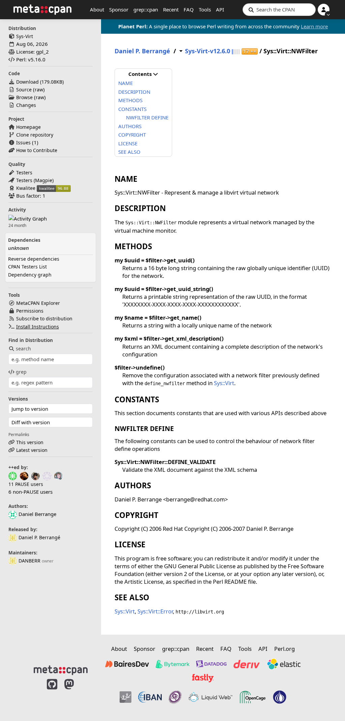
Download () (40, 82)
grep (21, 372)
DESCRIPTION (134, 91)
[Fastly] (203, 678)
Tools (205, 9)
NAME (125, 83)
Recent (171, 9)
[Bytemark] (172, 664)
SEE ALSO (129, 151)
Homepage (28, 127)
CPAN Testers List (27, 266)
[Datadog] (211, 664)
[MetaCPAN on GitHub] (52, 695)
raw (39, 89)
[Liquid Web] (210, 697)
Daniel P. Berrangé (39, 537)
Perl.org (284, 649)
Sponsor (118, 9)
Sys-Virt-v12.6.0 (207, 51)
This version (29, 442)
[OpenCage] (252, 697)
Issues (23, 142)
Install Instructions (37, 326)
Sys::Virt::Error (155, 611)
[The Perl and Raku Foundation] (279, 697)
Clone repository (34, 135)
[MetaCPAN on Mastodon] (76, 695)
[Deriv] (246, 664)
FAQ (189, 9)
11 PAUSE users (25, 484)
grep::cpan (145, 9)
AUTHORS (130, 126)
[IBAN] (150, 697)
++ (249, 51)
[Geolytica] (125, 697)
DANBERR (29, 560)
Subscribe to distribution (44, 318)
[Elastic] (284, 664)
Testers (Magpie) (35, 180)
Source (24, 89)
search (23, 348)
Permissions (29, 311)
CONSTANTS (132, 109)
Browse (24, 97)
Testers (24, 172)
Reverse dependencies (33, 259)
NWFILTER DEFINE (147, 117)
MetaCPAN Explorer (38, 303)
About (97, 9)
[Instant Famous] (175, 697)
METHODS (130, 100)
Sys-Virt (24, 36)
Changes (26, 105)
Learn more (314, 26)
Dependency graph (30, 274)
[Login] (324, 10)
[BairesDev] (127, 664)
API (220, 9)
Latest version (32, 450)
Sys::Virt (224, 383)
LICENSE (127, 143)
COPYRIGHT (132, 134)
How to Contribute (36, 150)
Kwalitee (25, 188)
